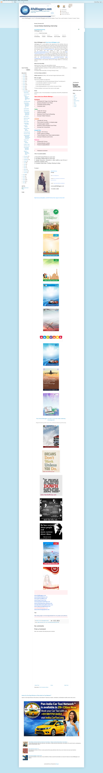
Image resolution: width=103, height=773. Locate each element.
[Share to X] (56, 620)
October (25, 157)
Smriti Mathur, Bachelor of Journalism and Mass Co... (26, 105)
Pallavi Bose (26, 92)
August (25, 161)
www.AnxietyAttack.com (49, 49)
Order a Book (26, 121)
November (26, 156)
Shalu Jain (26, 119)
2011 (24, 182)
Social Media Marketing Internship (53, 622)
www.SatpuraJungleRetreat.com (42, 606)
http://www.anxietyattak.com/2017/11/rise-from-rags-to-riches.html (49, 197)
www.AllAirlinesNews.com (45, 57)
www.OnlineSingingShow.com (43, 51)
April (25, 167)
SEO (44, 622)
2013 (24, 179)
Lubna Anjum (26, 108)
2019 (24, 86)
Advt (75, 103)
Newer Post (37, 685)
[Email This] (53, 620)
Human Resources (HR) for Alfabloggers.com (27, 97)
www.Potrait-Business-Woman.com (50, 58)
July (25, 162)
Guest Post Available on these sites (35, 755)
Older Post (66, 685)
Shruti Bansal (26, 110)
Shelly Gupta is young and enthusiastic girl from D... (27, 113)
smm (46, 622)
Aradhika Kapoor (26, 126)
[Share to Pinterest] (59, 620)
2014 (24, 177)
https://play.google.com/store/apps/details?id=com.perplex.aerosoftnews (50, 615)
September (26, 159)
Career (75, 105)
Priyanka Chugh (27, 133)
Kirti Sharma (26, 116)
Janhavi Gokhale (26, 142)
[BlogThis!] (55, 620)
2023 (24, 79)
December (26, 91)
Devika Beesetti (27, 132)
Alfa (74, 102)
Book (75, 99)
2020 (24, 84)
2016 (24, 174)
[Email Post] (51, 620)
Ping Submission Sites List (34, 748)
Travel (75, 106)
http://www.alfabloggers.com (52, 42)
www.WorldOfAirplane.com (41, 608)
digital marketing (40, 622)
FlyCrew (75, 97)
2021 (24, 83)
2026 (24, 74)
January (25, 172)
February (26, 170)
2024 (24, 78)
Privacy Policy (76, 100)
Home (52, 685)
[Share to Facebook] (57, 620)
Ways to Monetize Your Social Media (26, 153)
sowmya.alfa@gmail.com (55, 175)
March (25, 169)
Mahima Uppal (26, 118)
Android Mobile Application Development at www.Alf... (27, 137)
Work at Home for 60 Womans (26, 129)
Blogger (57, 763)
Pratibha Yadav (27, 144)
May (25, 166)
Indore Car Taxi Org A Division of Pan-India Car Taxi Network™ (36, 695)
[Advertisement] (51, 673)
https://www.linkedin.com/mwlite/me (59, 183)
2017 (24, 89)
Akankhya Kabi (27, 145)
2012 (24, 181)
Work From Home (43, 33)
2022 (24, 81)
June (25, 164)
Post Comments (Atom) (44, 687)
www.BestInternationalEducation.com (43, 604)
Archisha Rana (26, 94)
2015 (24, 176)
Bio (74, 96)
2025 (24, 76)
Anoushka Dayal (27, 101)
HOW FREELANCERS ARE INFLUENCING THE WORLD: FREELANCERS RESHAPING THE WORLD (48, 742)
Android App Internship (26, 124)
